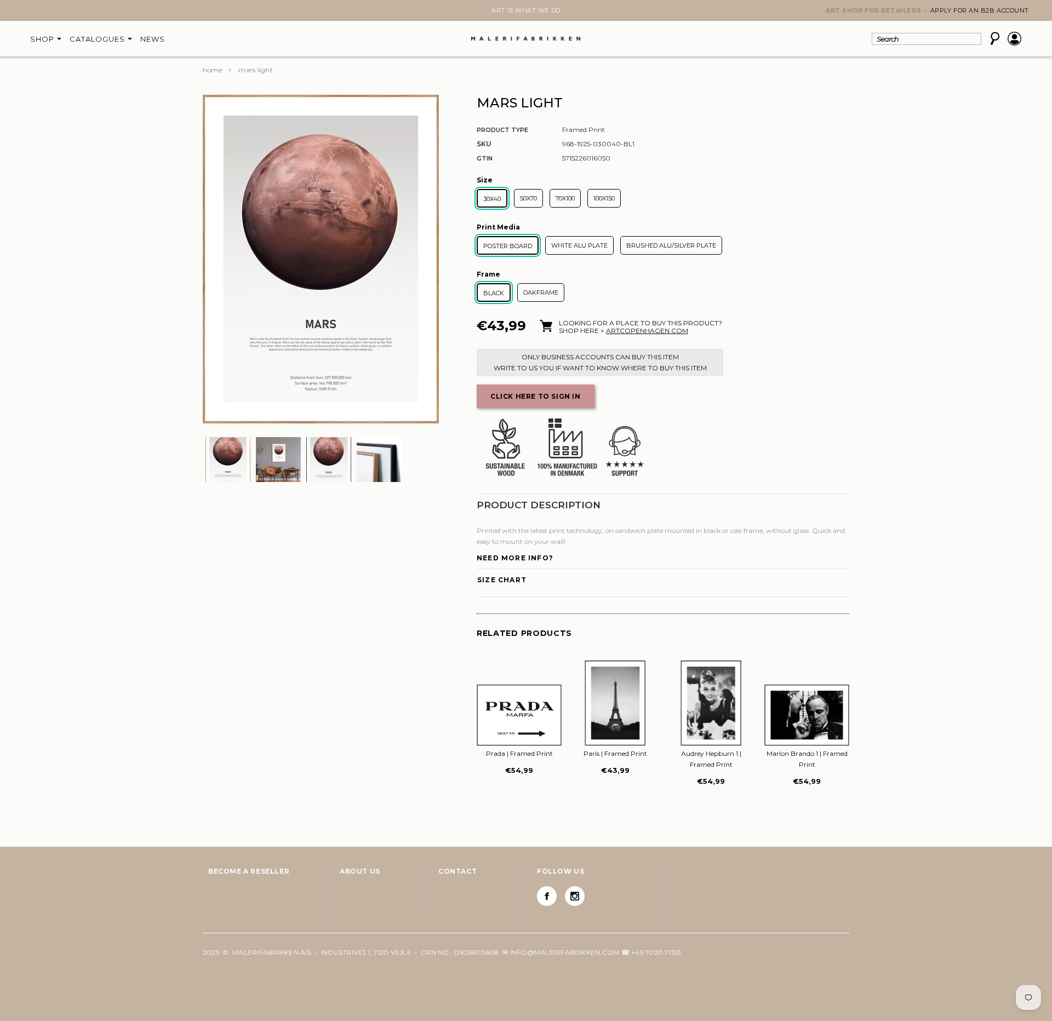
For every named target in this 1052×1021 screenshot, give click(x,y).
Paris (615, 753)
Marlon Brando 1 (807, 758)
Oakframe (540, 292)
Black (493, 293)
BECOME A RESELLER (248, 871)
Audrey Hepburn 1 (711, 758)
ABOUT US (360, 871)
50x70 (528, 198)
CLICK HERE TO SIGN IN (535, 396)
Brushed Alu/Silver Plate (671, 245)
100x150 (604, 198)
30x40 (492, 199)
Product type (502, 130)
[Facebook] (547, 896)
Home (212, 70)
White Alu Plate (579, 245)
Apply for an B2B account (979, 10)
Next (209, 11)
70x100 (565, 198)
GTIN (485, 158)
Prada (519, 753)
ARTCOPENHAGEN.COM (647, 330)
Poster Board (507, 246)
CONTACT (457, 871)
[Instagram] (575, 896)
